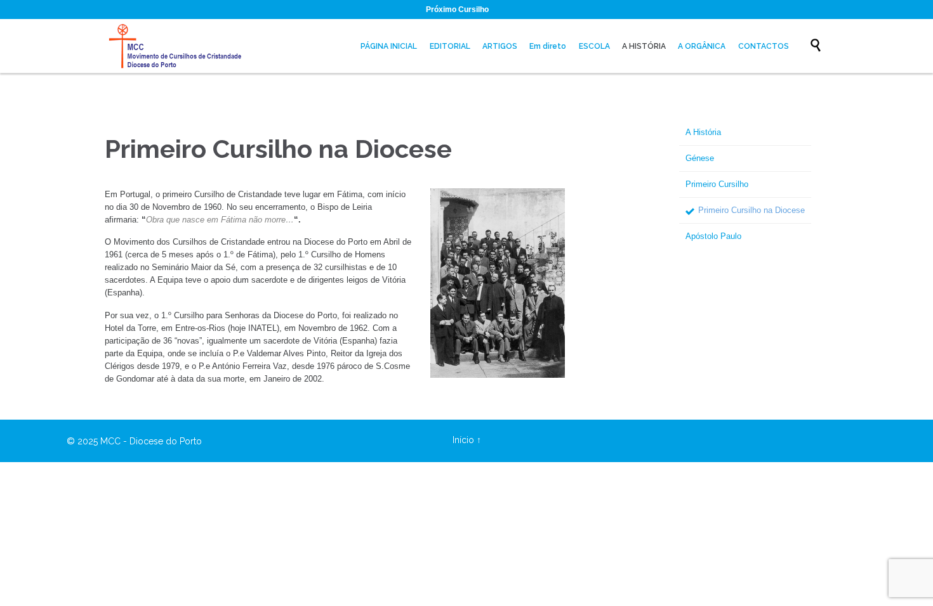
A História (703, 132)
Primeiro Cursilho (716, 184)
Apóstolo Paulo (713, 236)
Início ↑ (467, 440)
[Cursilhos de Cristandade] (178, 46)
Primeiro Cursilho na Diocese (751, 210)
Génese (699, 158)
